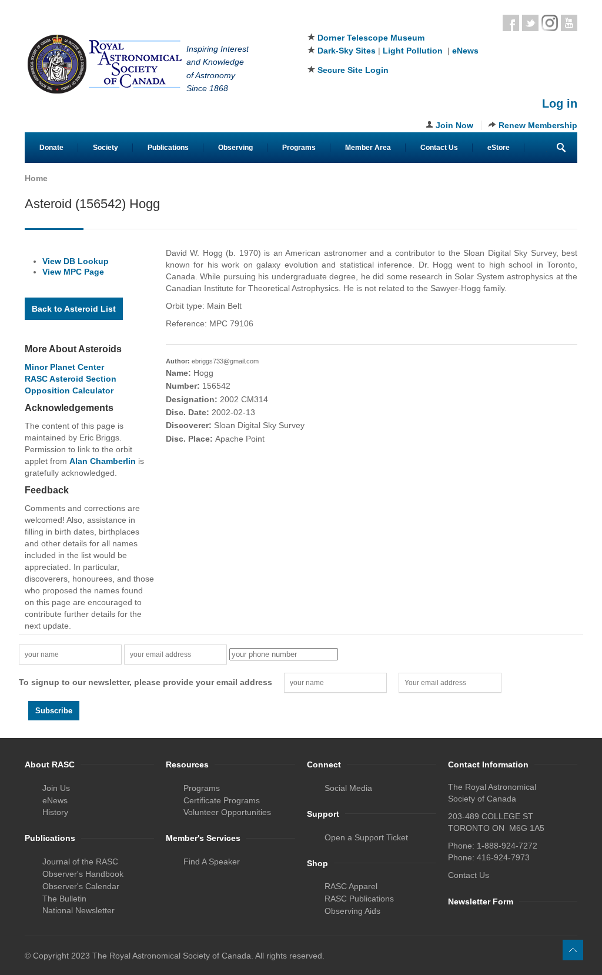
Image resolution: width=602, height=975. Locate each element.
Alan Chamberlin (102, 461)
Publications (168, 147)
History (55, 812)
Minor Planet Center (64, 367)
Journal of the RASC (80, 861)
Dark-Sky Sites (346, 50)
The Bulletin (64, 898)
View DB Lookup (75, 261)
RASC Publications (359, 898)
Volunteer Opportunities (227, 812)
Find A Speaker (211, 861)
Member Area (368, 147)
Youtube (569, 23)
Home (36, 178)
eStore (498, 147)
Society (105, 147)
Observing (235, 147)
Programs (299, 147)
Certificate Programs (221, 800)
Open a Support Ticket (366, 837)
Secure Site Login (353, 70)
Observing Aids (352, 911)
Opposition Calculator (69, 390)
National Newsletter (78, 910)
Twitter (530, 23)
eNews (465, 50)
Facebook (511, 23)
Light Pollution (413, 50)
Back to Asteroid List (74, 308)
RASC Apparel (351, 886)
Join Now (454, 125)
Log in (559, 103)
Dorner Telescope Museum (370, 37)
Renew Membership (538, 125)
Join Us (56, 788)
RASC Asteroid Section (70, 378)
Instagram (549, 23)
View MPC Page (73, 271)
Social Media (348, 788)
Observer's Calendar (80, 886)
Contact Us (439, 147)
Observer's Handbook (82, 874)
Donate (51, 147)
